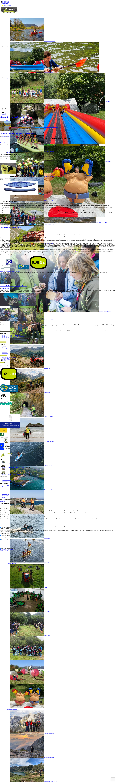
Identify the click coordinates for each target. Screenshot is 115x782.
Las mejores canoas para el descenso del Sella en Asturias (17, 133)
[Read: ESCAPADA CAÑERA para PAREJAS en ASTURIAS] (3, 462)
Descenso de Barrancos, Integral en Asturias (13, 286)
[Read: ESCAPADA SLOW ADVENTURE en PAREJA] (3, 469)
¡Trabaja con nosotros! (6, 480)
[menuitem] (58, 497)
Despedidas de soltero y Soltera (8, 359)
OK (0, 501)
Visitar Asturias (5, 353)
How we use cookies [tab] (4, 508)
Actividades (3, 136)
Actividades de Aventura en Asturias (9, 357)
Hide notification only (10, 549)
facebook (1, 252)
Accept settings (3, 549)
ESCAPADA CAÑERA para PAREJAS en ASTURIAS (13, 335)
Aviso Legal (4, 481)
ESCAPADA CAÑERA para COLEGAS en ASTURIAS (13, 336)
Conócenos (4, 478)
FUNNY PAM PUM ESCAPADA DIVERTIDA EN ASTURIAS (15, 339)
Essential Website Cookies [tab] (5, 514)
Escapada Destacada (6, 349)
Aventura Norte (60, 254)
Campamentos (5, 347)
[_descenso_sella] (6, 131)
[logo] (9, 12)
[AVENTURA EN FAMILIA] (6, 224)
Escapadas (4, 350)
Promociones (4, 352)
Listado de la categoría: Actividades (14, 117)
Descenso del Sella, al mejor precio (10, 227)
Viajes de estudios (5, 358)
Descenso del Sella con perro (12, 208)
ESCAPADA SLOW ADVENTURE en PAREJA (12, 337)
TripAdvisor (76, 251)
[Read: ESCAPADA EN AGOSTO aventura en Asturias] (3, 473)
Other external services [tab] (4, 528)
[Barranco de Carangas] (6, 283)
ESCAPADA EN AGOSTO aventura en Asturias (11, 338)
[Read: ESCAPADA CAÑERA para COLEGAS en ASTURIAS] (3, 466)
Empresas (4, 360)
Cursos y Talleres (5, 348)
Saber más (3, 501)
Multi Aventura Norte (11, 136)
